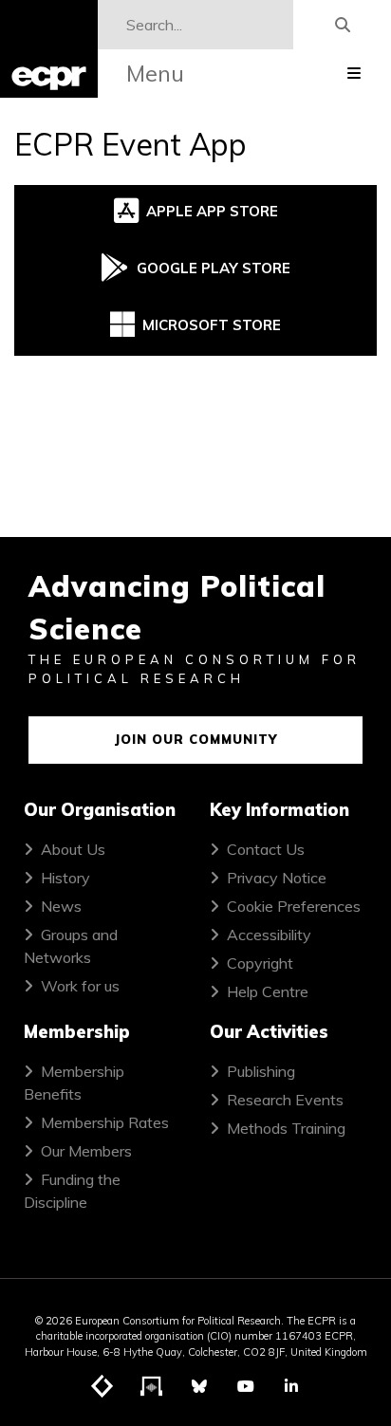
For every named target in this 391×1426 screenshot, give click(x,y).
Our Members (86, 1150)
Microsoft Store (211, 325)
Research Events (285, 1099)
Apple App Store (212, 211)
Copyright (260, 963)
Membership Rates (105, 1122)
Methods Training (286, 1128)
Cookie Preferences (294, 906)
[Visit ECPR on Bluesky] (199, 1386)
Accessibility (269, 934)
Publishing (261, 1071)
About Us (73, 849)
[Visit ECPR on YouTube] (245, 1386)
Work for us (80, 985)
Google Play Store (213, 268)
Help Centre (267, 991)
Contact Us (266, 849)
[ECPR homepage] (49, 49)
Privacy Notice (276, 877)
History (65, 877)
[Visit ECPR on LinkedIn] (291, 1386)
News (61, 906)
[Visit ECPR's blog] (102, 1387)
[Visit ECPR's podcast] (152, 1387)
